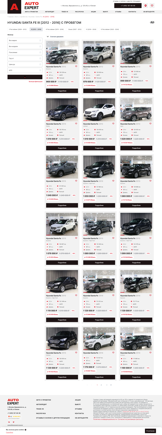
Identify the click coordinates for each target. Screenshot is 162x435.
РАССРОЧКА (41, 413)
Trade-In (65, 11)
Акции (93, 11)
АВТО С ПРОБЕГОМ (31, 11)
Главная (10, 17)
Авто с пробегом (21, 17)
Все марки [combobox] (13, 40)
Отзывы (118, 11)
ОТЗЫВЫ (78, 409)
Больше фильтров (35, 81)
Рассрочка (79, 11)
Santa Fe (39, 17)
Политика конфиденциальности (105, 419)
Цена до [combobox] (12, 64)
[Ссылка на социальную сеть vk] (9, 422)
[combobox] (56, 36)
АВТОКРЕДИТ (41, 404)
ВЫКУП (78, 404)
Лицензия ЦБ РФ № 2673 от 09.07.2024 (135, 411)
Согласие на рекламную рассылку (130, 419)
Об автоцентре (148, 11)
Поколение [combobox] (13, 52)
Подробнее (62, 91)
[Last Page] (111, 385)
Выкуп (105, 11)
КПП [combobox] (10, 70)
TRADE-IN (40, 409)
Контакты (132, 11)
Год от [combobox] (11, 58)
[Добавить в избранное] (76, 66)
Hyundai (31, 17)
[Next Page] (107, 385)
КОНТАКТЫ (79, 413)
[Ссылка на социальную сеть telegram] (13, 422)
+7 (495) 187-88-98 (128, 6)
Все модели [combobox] (13, 46)
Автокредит (49, 11)
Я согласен (150, 431)
